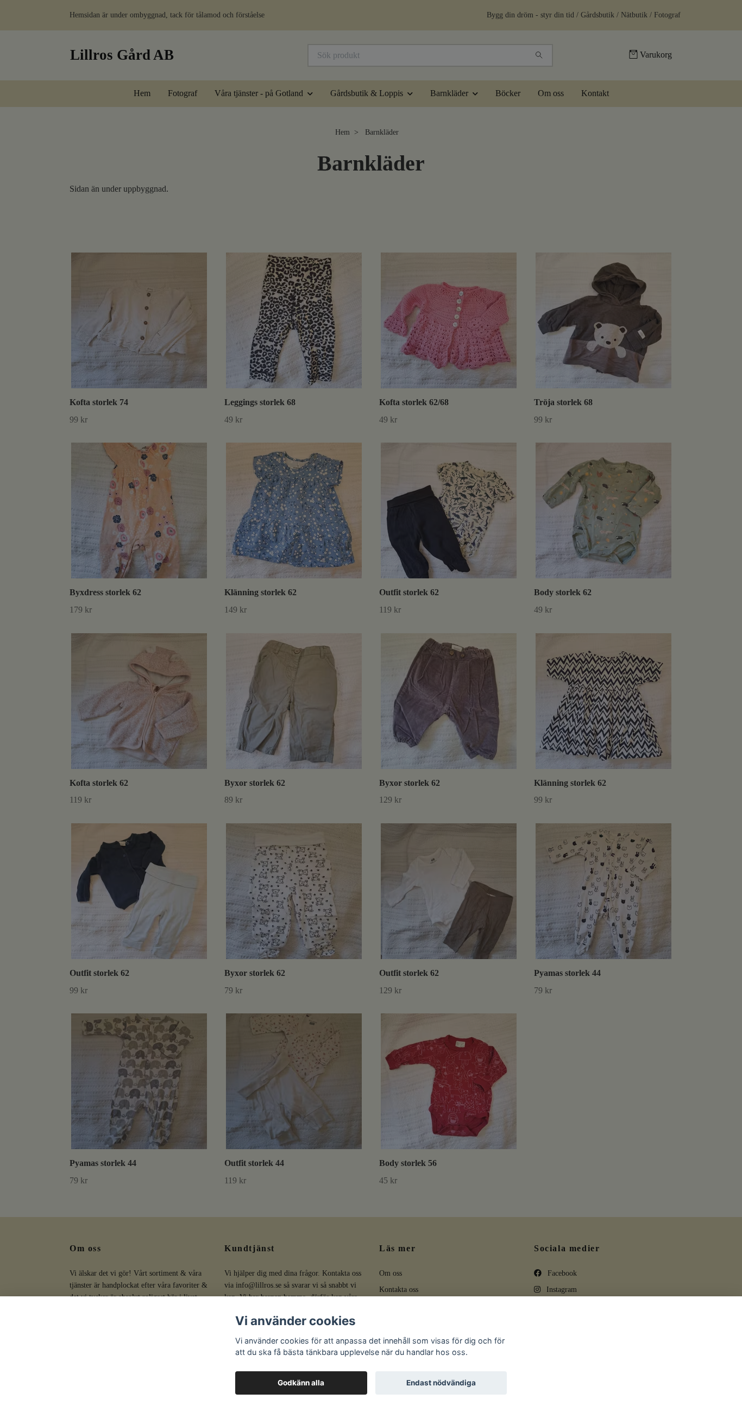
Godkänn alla (301, 1382)
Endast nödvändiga (441, 1382)
